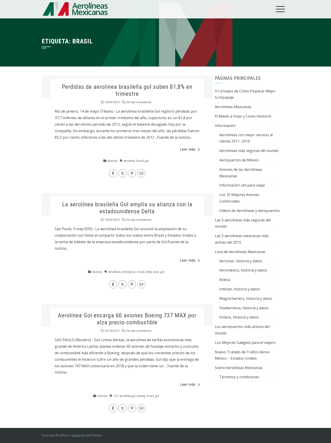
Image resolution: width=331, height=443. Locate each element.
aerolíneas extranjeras (122, 272)
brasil (139, 161)
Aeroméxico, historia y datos (243, 270)
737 (115, 396)
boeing (141, 396)
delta (148, 272)
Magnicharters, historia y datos (245, 298)
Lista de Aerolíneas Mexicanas (240, 251)
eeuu (156, 272)
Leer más (187, 149)
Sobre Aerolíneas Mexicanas (239, 367)
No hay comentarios (139, 102)
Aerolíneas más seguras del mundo (249, 150)
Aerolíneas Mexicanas (233, 106)
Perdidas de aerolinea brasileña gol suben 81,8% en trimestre (127, 90)
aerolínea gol (127, 396)
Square (76, 435)
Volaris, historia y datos (239, 317)
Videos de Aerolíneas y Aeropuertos (249, 210)
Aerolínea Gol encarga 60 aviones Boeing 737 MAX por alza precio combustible (127, 319)
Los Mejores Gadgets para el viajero (245, 342)
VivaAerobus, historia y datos (244, 307)
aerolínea (129, 161)
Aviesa (224, 279)
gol (147, 161)
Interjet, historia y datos (239, 289)
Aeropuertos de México (239, 160)
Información (225, 125)
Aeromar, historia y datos (240, 260)
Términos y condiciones (239, 376)
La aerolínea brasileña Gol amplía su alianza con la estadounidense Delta (127, 208)
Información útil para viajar (242, 185)
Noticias (112, 161)
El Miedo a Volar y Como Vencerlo (243, 116)
